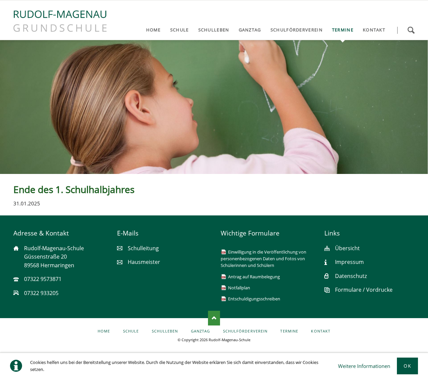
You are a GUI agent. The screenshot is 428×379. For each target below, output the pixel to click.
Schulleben (165, 331)
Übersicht (347, 248)
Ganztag (200, 331)
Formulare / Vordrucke (364, 289)
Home (104, 331)
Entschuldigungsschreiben (254, 299)
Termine (289, 331)
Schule (131, 331)
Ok (407, 366)
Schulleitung (143, 248)
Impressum (349, 262)
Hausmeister (144, 262)
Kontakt (320, 331)
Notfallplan (239, 288)
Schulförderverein (245, 331)
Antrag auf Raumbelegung (254, 277)
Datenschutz (351, 276)
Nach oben (214, 318)
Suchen (411, 30)
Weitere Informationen (364, 366)
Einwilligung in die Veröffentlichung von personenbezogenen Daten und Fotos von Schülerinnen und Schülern (263, 259)
